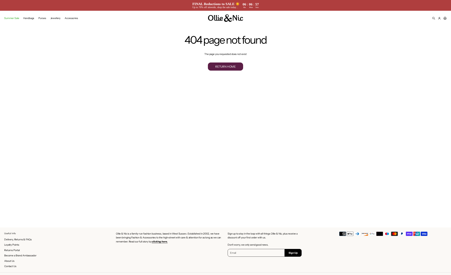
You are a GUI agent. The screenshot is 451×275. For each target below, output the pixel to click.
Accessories (71, 18)
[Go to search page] (434, 18)
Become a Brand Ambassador (20, 255)
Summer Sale (11, 18)
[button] (434, 18)
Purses (42, 18)
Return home (225, 66)
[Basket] (444, 18)
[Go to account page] (439, 18)
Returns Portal (12, 250)
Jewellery (55, 18)
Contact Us (10, 266)
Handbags (28, 18)
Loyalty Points (11, 244)
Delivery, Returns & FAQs (18, 239)
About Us (9, 260)
